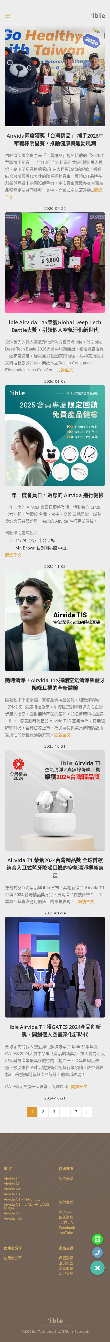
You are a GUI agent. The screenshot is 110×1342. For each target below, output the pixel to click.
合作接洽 (66, 1222)
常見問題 (66, 1268)
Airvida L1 (12, 1179)
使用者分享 (13, 1258)
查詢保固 (66, 1263)
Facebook (67, 1228)
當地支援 (66, 1273)
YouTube (66, 1233)
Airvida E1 (12, 1213)
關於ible (65, 1212)
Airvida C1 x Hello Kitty (22, 1199)
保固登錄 (66, 1258)
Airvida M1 (12, 1184)
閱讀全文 (65, 370)
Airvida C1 (12, 1194)
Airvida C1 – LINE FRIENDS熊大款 (26, 1206)
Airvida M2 (12, 1189)
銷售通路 (66, 1179)
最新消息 (66, 1217)
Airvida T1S (13, 1218)
